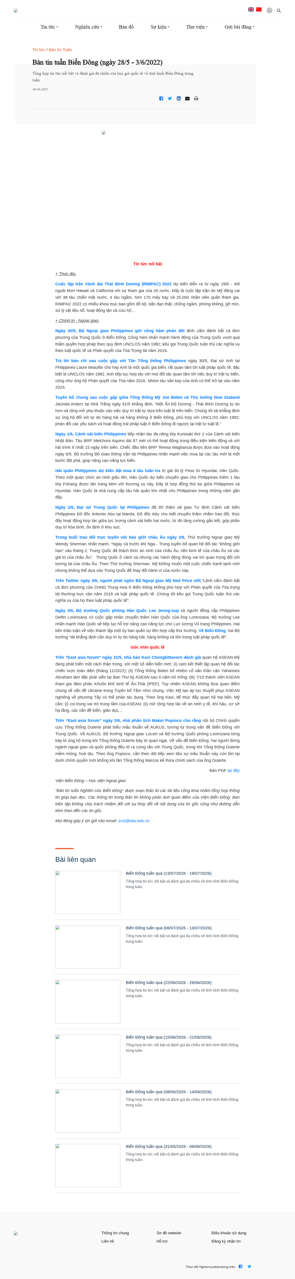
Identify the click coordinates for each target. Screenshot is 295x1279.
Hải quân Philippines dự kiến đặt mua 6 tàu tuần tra (107, 470)
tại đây (233, 770)
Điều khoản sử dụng (229, 1233)
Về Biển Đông (212, 630)
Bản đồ (126, 27)
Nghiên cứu (87, 27)
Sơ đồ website (168, 1233)
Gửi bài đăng (238, 27)
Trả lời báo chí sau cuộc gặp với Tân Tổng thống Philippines (121, 360)
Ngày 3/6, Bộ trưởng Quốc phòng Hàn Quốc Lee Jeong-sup (117, 610)
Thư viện (195, 27)
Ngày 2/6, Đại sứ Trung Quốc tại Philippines (102, 507)
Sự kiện (158, 27)
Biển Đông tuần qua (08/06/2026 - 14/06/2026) (169, 1092)
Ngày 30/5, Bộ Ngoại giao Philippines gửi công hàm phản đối (120, 330)
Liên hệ (107, 1241)
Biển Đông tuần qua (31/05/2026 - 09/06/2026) (169, 1146)
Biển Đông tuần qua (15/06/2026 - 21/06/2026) (169, 1037)
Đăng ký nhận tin (226, 1241)
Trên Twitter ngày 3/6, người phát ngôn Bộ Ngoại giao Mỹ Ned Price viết (128, 580)
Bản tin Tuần (60, 49)
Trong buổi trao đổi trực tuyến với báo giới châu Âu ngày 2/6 (119, 537)
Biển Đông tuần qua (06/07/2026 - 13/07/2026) (169, 928)
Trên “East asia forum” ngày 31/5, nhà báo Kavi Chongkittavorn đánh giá (128, 657)
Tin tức (48, 27)
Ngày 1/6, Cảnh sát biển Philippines (90, 434)
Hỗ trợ (162, 1241)
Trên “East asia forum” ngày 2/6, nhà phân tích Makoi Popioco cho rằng (128, 720)
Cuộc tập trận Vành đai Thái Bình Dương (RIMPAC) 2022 (113, 284)
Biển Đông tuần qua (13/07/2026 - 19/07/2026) (169, 873)
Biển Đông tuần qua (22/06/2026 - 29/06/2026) (169, 982)
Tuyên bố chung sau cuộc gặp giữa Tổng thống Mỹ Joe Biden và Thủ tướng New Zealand (147, 397)
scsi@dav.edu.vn (134, 820)
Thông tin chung (115, 1233)
